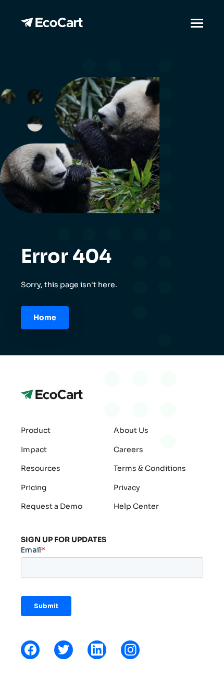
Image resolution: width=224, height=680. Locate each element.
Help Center (136, 506)
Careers (128, 449)
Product (36, 430)
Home (44, 317)
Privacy (127, 487)
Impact (34, 449)
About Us (131, 430)
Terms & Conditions (150, 468)
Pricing (33, 487)
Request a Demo (51, 506)
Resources (40, 468)
